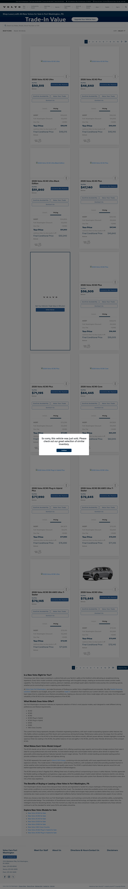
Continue (64, 450)
